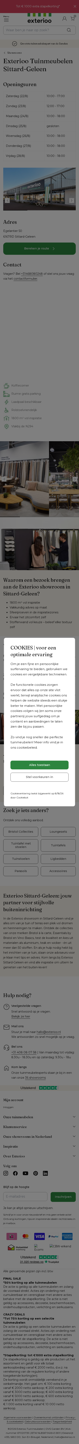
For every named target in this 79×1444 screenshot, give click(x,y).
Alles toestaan (39, 765)
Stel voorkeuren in (39, 777)
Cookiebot (22, 797)
